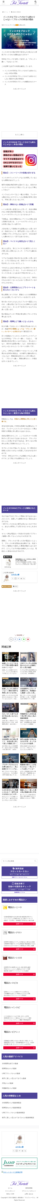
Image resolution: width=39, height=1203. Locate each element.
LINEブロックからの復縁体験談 (13, 1112)
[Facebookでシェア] (15, 639)
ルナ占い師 (15, 574)
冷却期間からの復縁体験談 (11, 1103)
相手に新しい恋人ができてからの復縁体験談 (18, 1117)
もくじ (17, 134)
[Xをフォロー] (12, 578)
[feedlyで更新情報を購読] (21, 578)
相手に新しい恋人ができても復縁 (14, 1078)
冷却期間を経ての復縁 (10, 1063)
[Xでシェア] (11, 639)
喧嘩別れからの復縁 (9, 1068)
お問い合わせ (29, 1194)
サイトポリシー (10, 1191)
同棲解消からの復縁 (9, 1088)
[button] (35, 861)
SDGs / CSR (10, 1194)
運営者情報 (28, 1188)
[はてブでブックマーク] (20, 639)
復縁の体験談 (7, 586)
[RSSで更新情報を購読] (24, 578)
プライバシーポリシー (29, 1191)
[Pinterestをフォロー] (18, 578)
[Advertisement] (19, 110)
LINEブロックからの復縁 (11, 1073)
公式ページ (19, 924)
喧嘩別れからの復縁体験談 (11, 1108)
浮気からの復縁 (7, 1083)
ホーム (10, 1188)
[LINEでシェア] (24, 639)
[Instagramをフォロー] (15, 578)
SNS (16, 586)
